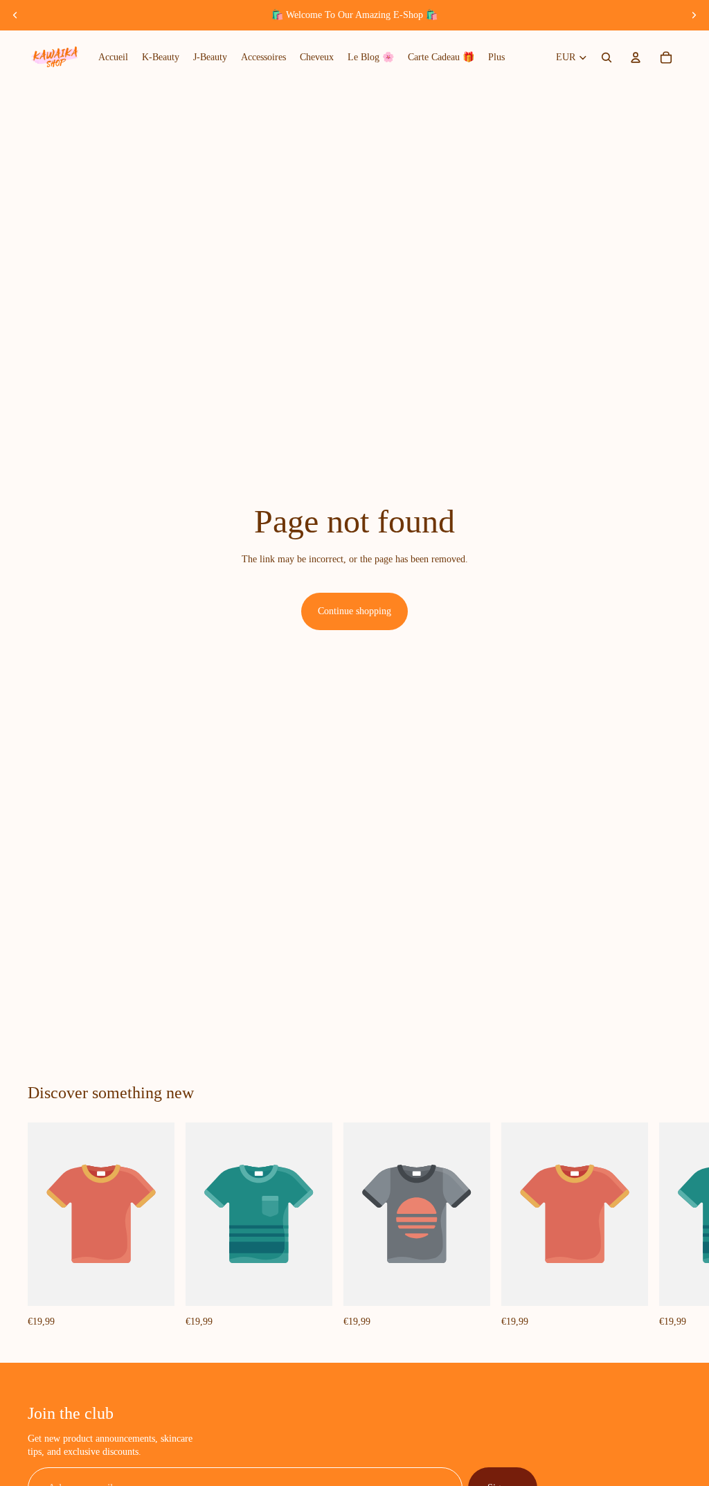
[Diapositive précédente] (15, 15)
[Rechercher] (606, 57)
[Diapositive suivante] (694, 15)
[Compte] (635, 57)
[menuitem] (496, 57)
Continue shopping (354, 611)
